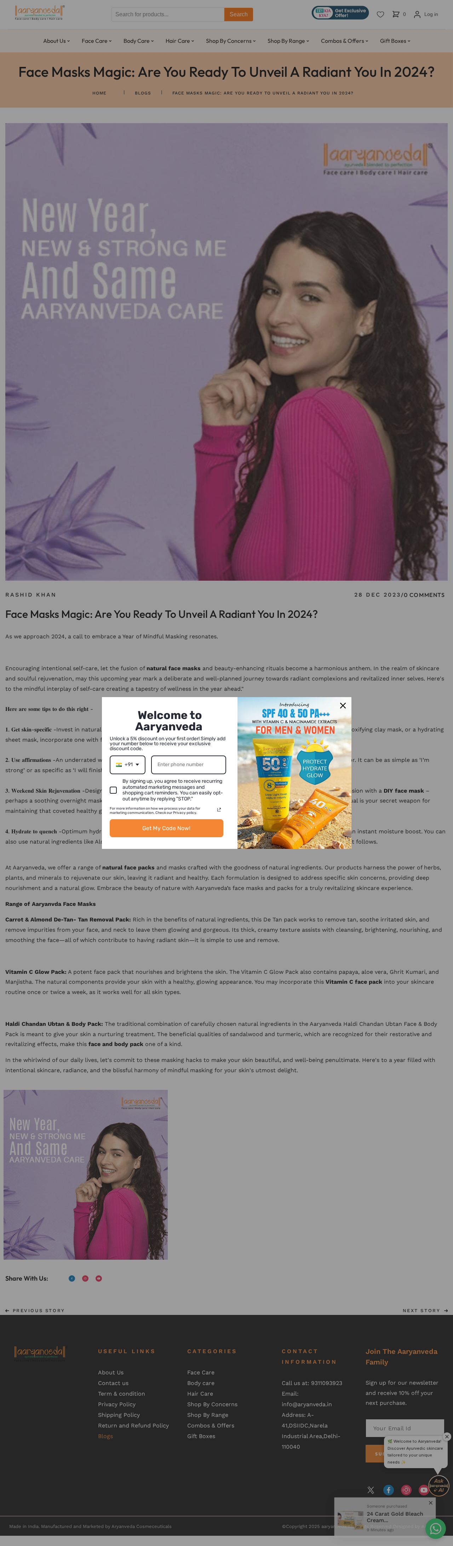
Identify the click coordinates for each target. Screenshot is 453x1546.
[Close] (342, 705)
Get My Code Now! (166, 828)
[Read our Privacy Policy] (219, 809)
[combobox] (127, 764)
